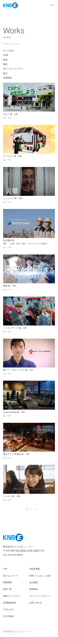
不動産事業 (34, 568)
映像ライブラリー (11, 595)
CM (4, 118)
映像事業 (7, 582)
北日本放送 (8, 616)
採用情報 (33, 589)
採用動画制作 (9, 602)
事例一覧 (7, 589)
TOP (5, 568)
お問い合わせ (35, 602)
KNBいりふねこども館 (40, 575)
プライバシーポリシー (40, 595)
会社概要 (33, 582)
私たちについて (10, 575)
